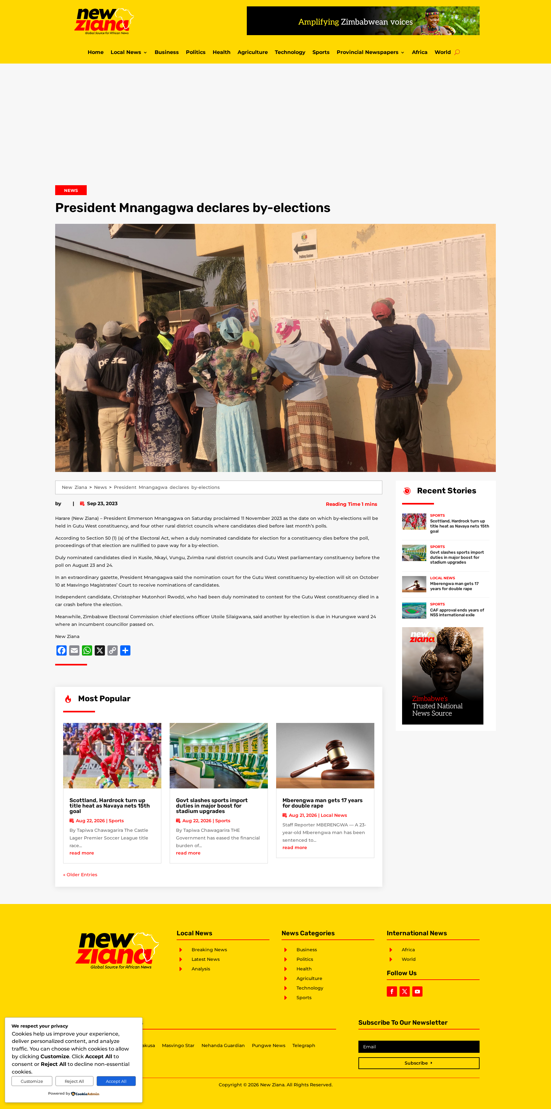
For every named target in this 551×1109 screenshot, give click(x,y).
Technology (290, 52)
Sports (321, 52)
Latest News (206, 959)
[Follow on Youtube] (417, 991)
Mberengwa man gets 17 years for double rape (323, 803)
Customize (32, 1081)
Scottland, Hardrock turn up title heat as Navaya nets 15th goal (110, 805)
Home (96, 52)
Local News (126, 52)
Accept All (116, 1081)
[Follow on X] (405, 991)
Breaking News (209, 950)
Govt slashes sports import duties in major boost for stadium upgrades (212, 805)
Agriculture (253, 52)
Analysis (201, 969)
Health (222, 52)
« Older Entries (80, 874)
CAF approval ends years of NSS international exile (457, 613)
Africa (420, 52)
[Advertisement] (275, 128)
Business (167, 52)
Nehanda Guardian (223, 1045)
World (443, 52)
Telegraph (303, 1045)
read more (82, 853)
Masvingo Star (178, 1045)
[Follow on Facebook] (392, 991)
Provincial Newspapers (368, 52)
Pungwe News (268, 1045)
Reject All (74, 1081)
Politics (196, 52)
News (71, 190)
